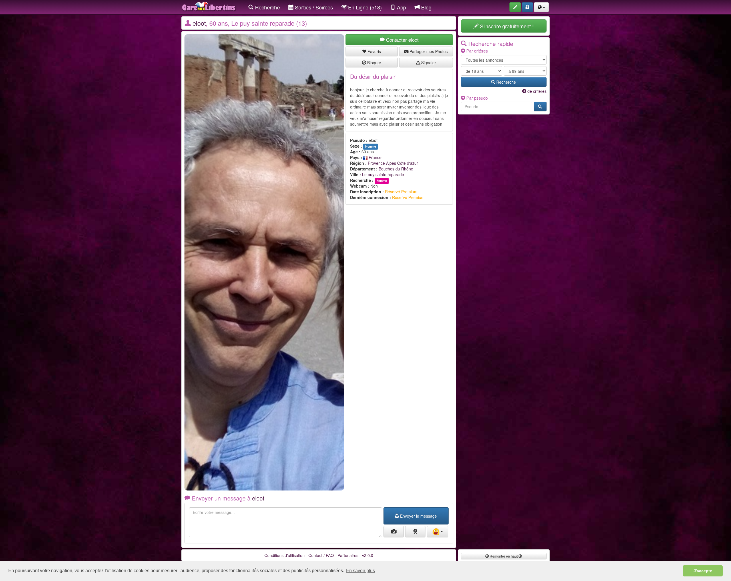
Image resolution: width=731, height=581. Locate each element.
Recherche (267, 7)
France (374, 157)
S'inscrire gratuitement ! (506, 26)
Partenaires (348, 555)
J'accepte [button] (703, 570)
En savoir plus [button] (360, 570)
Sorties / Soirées (313, 7)
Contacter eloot (402, 39)
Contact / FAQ (321, 555)
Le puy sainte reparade (383, 174)
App (400, 7)
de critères (536, 91)
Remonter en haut (504, 556)
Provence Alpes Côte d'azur (393, 163)
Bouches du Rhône (396, 169)
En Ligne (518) (364, 7)
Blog (425, 7)
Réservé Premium (401, 191)
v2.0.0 (367, 555)
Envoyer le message (418, 516)
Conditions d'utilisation (284, 555)
